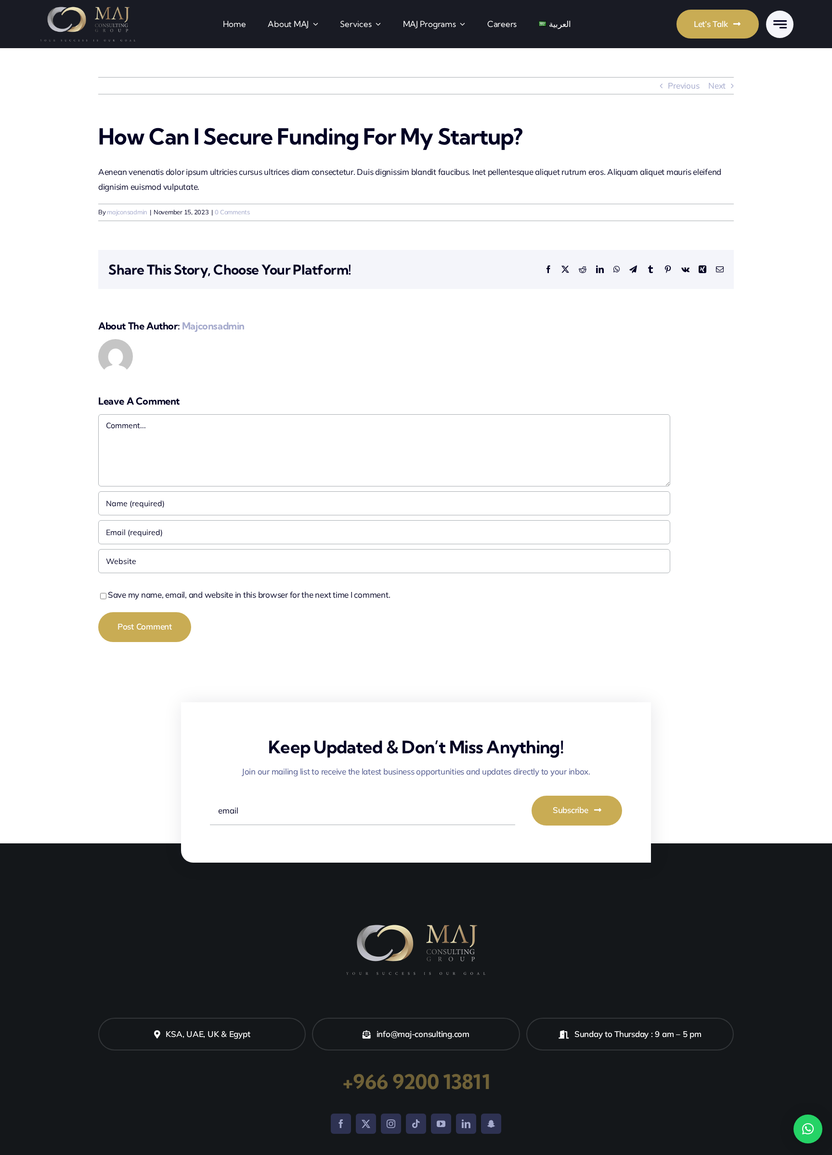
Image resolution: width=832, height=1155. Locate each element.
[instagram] (391, 1124)
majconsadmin (127, 212)
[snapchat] (491, 1124)
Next (717, 85)
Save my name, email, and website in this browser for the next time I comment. (249, 595)
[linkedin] (466, 1124)
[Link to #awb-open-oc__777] (779, 24)
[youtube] (441, 1124)
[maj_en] (88, 8)
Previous (683, 85)
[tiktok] (416, 1124)
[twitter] (366, 1124)
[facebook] (341, 1124)
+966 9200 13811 (415, 1081)
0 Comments (232, 212)
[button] (807, 1129)
